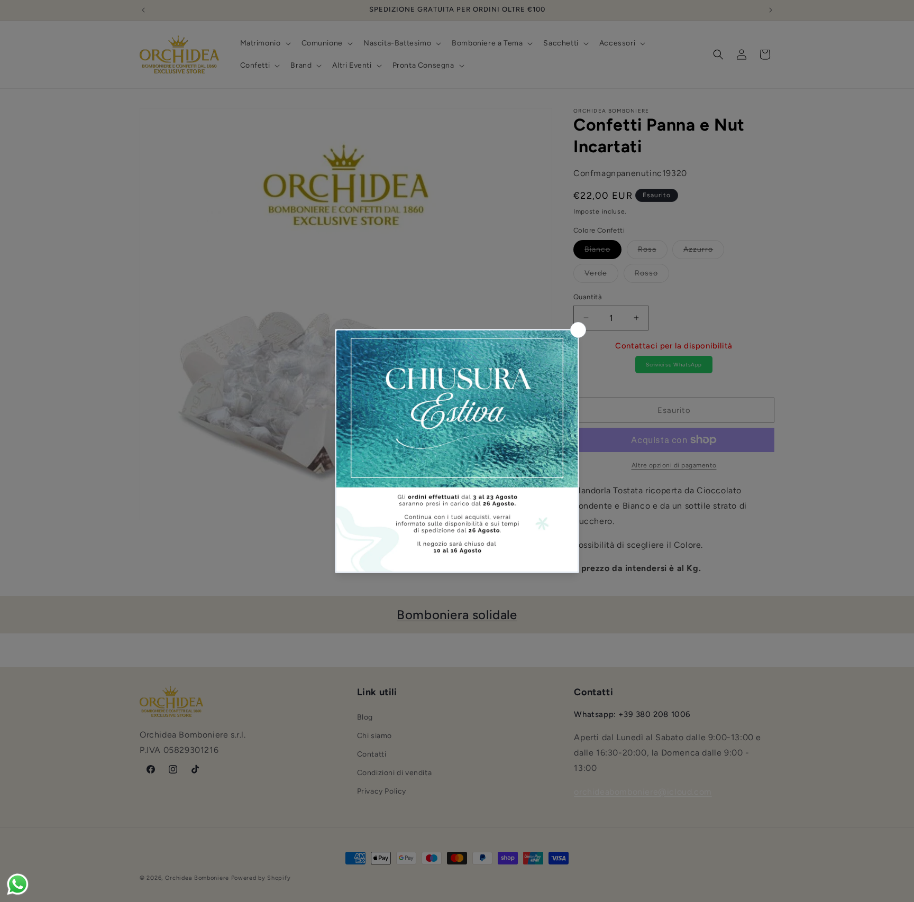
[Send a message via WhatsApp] (17, 884)
